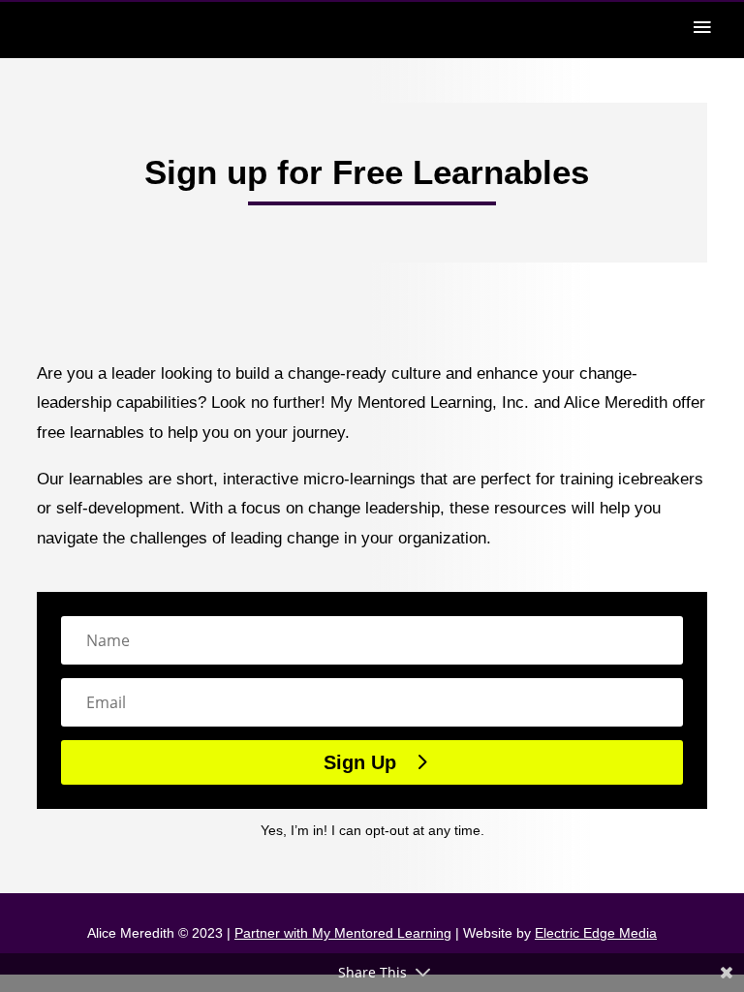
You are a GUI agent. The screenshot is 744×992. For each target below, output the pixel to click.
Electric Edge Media (596, 933)
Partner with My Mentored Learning (342, 933)
